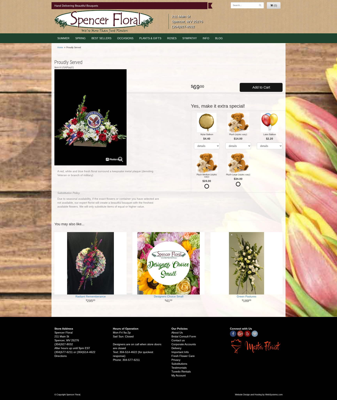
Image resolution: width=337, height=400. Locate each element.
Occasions (125, 38)
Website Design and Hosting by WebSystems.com (259, 394)
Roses (171, 38)
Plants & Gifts (150, 38)
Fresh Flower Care (183, 355)
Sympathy (189, 38)
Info (206, 38)
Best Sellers (101, 38)
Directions (60, 355)
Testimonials (179, 367)
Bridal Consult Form (183, 336)
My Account (178, 375)
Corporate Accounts (183, 344)
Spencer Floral (103, 21)
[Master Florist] (256, 346)
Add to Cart (261, 87)
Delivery (176, 348)
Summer (63, 38)
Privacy (175, 359)
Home (60, 47)
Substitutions (179, 363)
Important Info (180, 352)
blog (219, 38)
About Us (177, 332)
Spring (80, 38)
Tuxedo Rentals (181, 371)
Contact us (178, 340)
